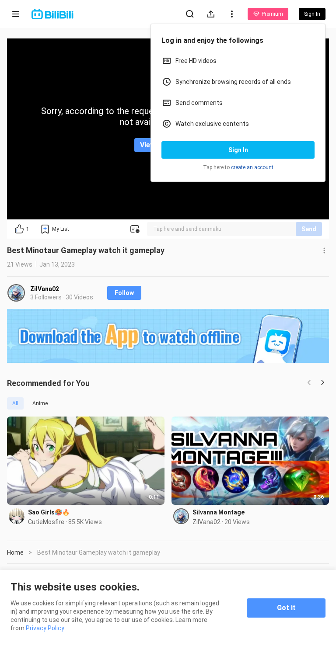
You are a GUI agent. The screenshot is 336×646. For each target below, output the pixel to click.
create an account (252, 167)
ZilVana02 (44, 288)
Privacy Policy (45, 628)
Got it (286, 608)
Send (308, 229)
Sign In (238, 149)
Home (15, 552)
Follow (124, 292)
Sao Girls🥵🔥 (49, 512)
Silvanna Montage (218, 512)
